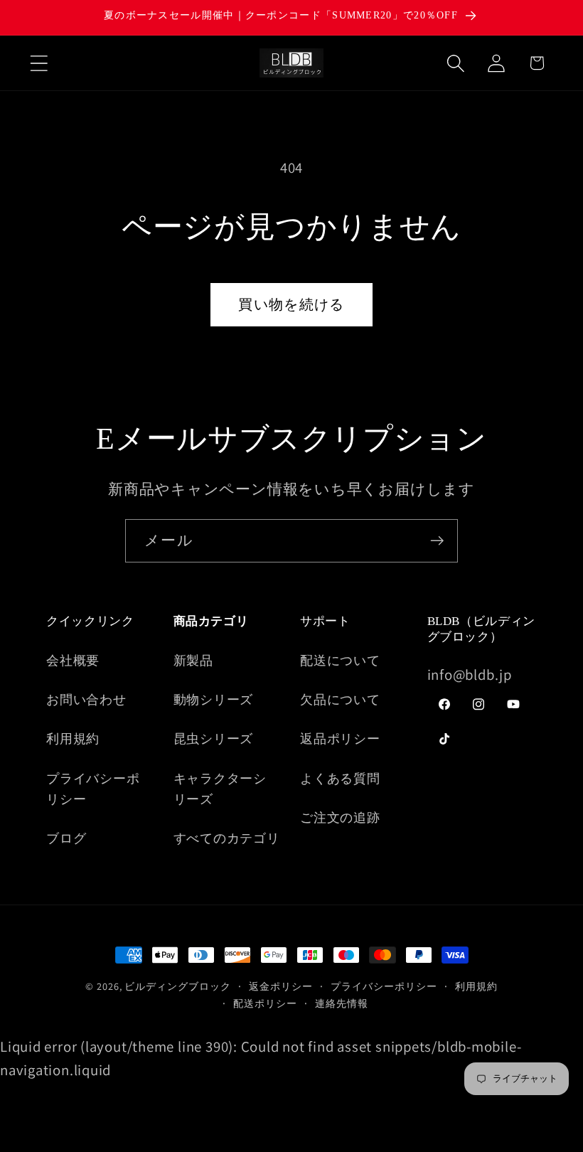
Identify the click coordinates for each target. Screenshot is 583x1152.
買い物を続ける (291, 304)
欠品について (340, 699)
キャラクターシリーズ (220, 788)
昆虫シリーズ (213, 738)
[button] (38, 63)
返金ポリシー (280, 986)
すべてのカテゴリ (226, 837)
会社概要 (73, 659)
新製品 (193, 659)
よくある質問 (340, 777)
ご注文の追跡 (340, 817)
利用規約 (73, 738)
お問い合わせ (86, 699)
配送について (340, 659)
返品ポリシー (340, 738)
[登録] (437, 540)
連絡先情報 (341, 1003)
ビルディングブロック (177, 986)
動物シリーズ (213, 699)
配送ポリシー (264, 1003)
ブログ (66, 837)
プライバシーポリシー (92, 788)
